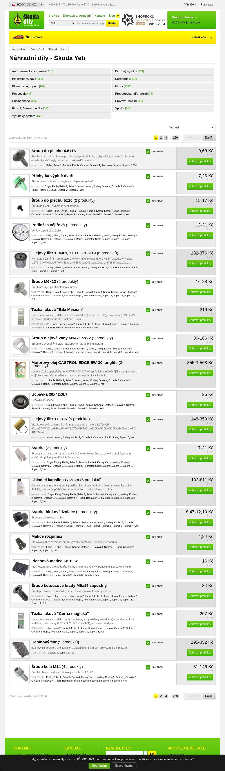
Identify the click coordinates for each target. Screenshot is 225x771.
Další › (209, 137)
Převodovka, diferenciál (131, 93)
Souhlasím (99, 765)
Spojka (120, 108)
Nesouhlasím (124, 765)
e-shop (54, 15)
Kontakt (99, 15)
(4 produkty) (57, 666)
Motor (119, 86)
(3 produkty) (76, 364)
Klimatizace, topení (25, 86)
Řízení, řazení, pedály (27, 108)
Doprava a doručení (77, 15)
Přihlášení (190, 4)
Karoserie (122, 78)
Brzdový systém (126, 71)
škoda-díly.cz (26, 20)
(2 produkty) (63, 200)
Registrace (207, 4)
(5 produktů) (60, 419)
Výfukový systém (23, 116)
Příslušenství (21, 101)
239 (175, 137)
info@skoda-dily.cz (104, 4)
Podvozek (19, 93)
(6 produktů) (74, 253)
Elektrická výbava (24, 78)
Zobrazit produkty (200, 161)
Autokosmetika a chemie (29, 71)
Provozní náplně (126, 101)
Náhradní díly (56, 49)
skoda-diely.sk (176, 754)
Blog (112, 15)
